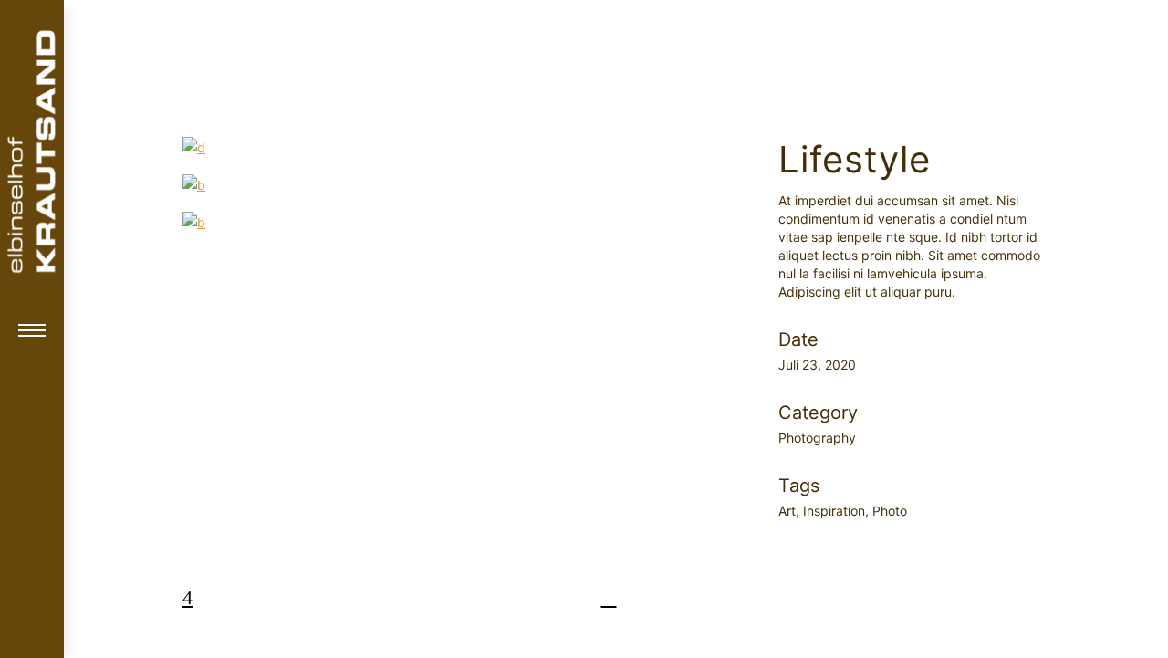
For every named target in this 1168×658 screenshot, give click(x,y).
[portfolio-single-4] (462, 222)
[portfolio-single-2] (462, 147)
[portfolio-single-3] (462, 184)
